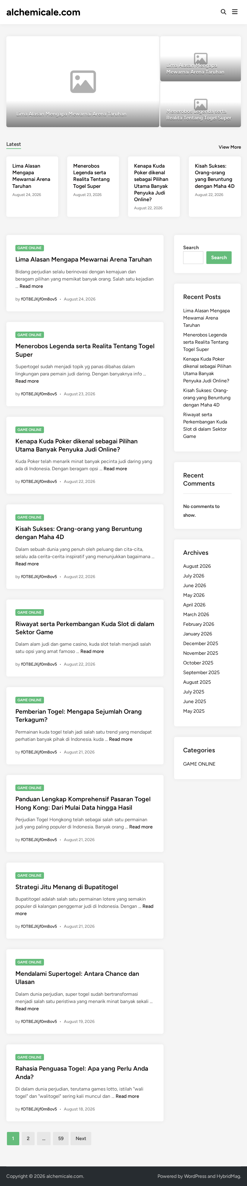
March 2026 (196, 614)
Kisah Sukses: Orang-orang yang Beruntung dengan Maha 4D (206, 397)
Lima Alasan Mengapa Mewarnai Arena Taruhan (83, 259)
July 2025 (193, 692)
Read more (31, 286)
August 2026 (197, 566)
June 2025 (194, 701)
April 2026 (194, 605)
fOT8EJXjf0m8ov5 (39, 299)
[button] (131, 43)
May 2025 (194, 711)
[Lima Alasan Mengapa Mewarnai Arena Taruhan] (82, 81)
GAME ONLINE (29, 248)
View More (230, 147)
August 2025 (197, 682)
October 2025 (198, 663)
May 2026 (194, 595)
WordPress (195, 1176)
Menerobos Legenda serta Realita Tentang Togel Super (205, 342)
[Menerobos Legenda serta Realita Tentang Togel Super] (200, 104)
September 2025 (201, 672)
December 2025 (200, 643)
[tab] (13, 143)
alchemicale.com (43, 12)
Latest (13, 144)
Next (81, 1138)
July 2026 (193, 576)
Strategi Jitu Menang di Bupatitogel (66, 887)
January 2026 (197, 634)
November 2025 (200, 653)
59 (61, 1138)
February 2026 (198, 624)
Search (191, 247)
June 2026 (194, 585)
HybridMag (228, 1176)
